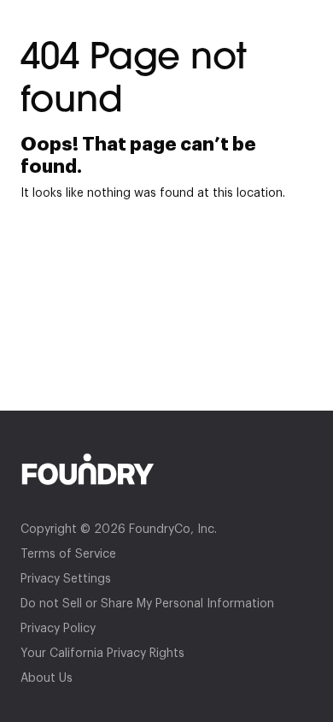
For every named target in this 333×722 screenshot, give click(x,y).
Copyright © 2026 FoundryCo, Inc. (118, 530)
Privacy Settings (65, 579)
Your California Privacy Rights (102, 654)
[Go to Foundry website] (166, 469)
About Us (46, 678)
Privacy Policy (58, 629)
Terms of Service (68, 554)
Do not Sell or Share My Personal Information (147, 604)
